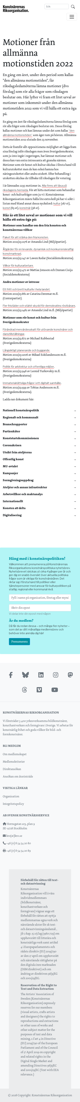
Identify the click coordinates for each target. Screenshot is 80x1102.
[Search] (73, 6)
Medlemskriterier (14, 762)
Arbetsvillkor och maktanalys (23, 494)
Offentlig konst (13, 459)
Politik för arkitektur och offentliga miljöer (28, 366)
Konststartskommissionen (21, 438)
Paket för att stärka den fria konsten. (26, 237)
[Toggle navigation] (72, 16)
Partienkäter (11, 431)
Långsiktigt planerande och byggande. (26, 350)
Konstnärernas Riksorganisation (52, 1095)
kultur (56, 203)
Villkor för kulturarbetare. (18, 265)
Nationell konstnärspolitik (21, 410)
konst (6, 208)
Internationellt (13, 501)
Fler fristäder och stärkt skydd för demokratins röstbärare (39, 305)
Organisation (11, 796)
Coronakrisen (12, 445)
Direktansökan (12, 769)
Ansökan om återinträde (18, 776)
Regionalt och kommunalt (20, 417)
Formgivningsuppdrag (18, 480)
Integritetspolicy (13, 804)
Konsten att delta (14, 508)
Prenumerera (19, 641)
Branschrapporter (15, 424)
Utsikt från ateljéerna (17, 452)
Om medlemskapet (15, 754)
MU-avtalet (10, 466)
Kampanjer (10, 473)
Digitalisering (12, 515)
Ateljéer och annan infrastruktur (25, 487)
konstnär (25, 208)
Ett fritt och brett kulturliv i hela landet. (26, 289)
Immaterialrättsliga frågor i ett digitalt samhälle (32, 383)
